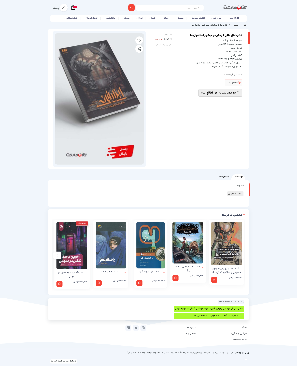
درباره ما (191, 328)
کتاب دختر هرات (109, 272)
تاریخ (153, 18)
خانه (245, 25)
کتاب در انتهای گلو (149, 272)
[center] (131, 7)
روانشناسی (111, 18)
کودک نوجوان (91, 18)
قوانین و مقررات (238, 333)
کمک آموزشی (71, 18)
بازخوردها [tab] (224, 177)
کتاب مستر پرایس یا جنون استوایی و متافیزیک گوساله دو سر (227, 270)
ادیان (140, 18)
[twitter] (136, 328)
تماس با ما (190, 333)
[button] (240, 255)
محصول (235, 25)
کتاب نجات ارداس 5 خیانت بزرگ (186, 268)
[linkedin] (128, 328)
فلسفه (127, 18)
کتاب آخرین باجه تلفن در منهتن (70, 274)
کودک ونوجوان (235, 194)
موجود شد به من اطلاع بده (219, 92)
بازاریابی (233, 18)
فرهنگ (181, 18)
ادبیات (166, 18)
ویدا (163, 35)
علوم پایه (217, 18)
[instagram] (143, 328)
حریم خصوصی (239, 339)
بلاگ (244, 328)
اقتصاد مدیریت (198, 18)
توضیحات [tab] (238, 177)
